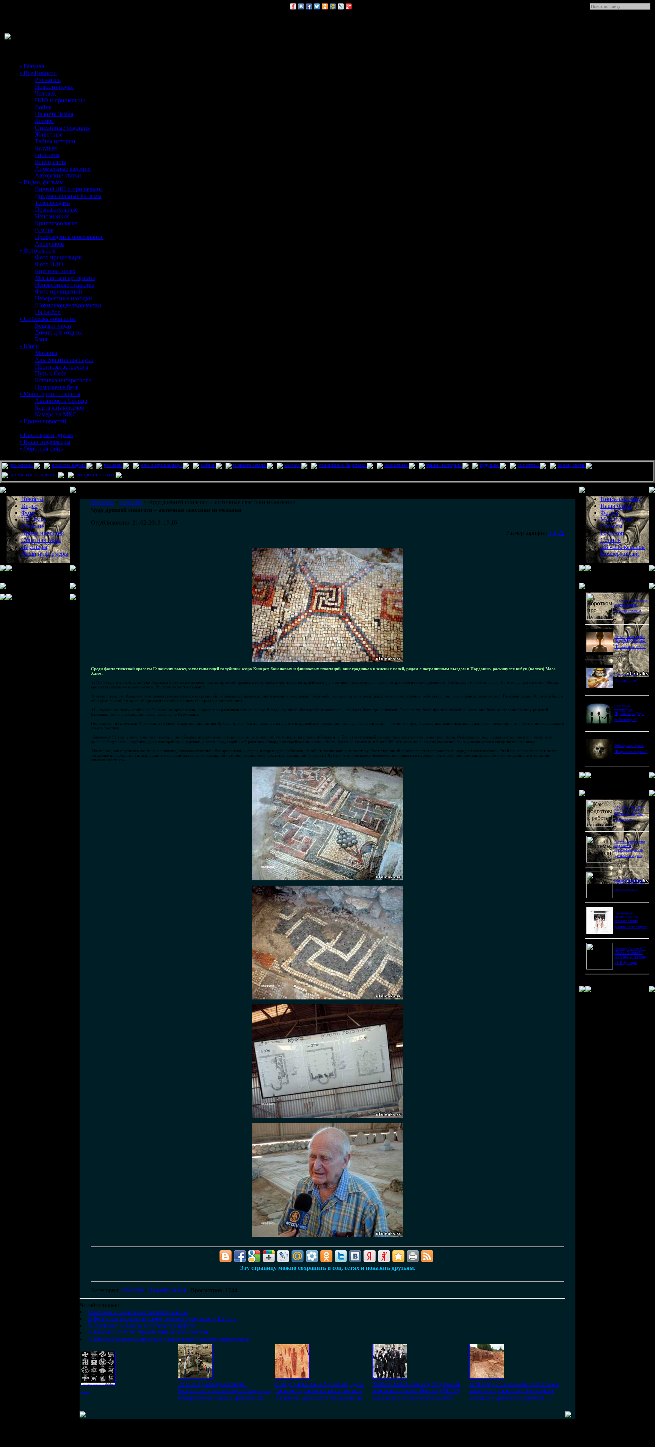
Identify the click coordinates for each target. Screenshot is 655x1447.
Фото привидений (58, 291)
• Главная (32, 66)
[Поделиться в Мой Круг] (312, 1256)
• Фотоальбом (37, 250)
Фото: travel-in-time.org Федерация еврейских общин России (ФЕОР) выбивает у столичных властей (416, 1391)
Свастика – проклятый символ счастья (138, 1312)
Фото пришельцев (58, 257)
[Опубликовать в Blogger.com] (225, 1256)
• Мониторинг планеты (50, 394)
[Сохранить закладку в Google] (254, 1256)
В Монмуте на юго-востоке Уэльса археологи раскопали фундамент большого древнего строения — (514, 1391)
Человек (45, 93)
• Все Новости (38, 73)
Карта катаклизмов (59, 407)
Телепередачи (52, 203)
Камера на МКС (56, 414)
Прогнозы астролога (61, 366)
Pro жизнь (48, 80)
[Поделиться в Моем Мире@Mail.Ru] (333, 6)
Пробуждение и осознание (69, 237)
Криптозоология (56, 223)
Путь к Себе (50, 373)
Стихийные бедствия (62, 127)
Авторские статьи (58, 175)
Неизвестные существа (64, 284)
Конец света (50, 162)
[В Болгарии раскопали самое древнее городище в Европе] (195, 1376)
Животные (49, 134)
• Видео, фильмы (42, 182)
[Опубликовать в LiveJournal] (341, 6)
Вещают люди (53, 325)
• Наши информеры (45, 441)
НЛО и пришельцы (60, 100)
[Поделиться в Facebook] (309, 6)
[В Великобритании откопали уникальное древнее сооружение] (486, 1376)
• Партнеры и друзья (46, 435)
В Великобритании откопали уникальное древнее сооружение (168, 1339)
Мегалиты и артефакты (65, 278)
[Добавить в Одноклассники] (325, 6)
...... (85, 1390)
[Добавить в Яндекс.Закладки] (370, 1256)
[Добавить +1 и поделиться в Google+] (269, 1256)
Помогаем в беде (56, 387)
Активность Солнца (61, 400)
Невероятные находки (63, 298)
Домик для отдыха (59, 332)
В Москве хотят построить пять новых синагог (149, 1332)
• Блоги (29, 346)
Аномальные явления (63, 168)
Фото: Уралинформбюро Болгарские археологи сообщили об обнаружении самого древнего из (224, 1391)
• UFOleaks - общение (48, 319)
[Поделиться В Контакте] (301, 6)
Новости (132, 1290)
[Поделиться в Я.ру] (293, 6)
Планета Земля (54, 114)
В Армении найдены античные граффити (142, 1325)
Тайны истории (55, 141)
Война (43, 107)
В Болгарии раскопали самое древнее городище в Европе (162, 1318)
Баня (41, 339)
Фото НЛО (49, 264)
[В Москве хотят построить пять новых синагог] (389, 1376)
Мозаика (46, 353)
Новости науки (54, 86)
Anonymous (49, 243)
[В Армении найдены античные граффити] (292, 1376)
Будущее (46, 148)
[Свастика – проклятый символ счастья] (98, 1383)
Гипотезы (47, 155)
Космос (44, 121)
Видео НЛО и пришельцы (69, 189)
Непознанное (52, 216)
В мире (44, 230)
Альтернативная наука (64, 360)
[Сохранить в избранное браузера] (398, 1256)
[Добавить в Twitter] (317, 6)
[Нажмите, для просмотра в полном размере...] (327, 660)
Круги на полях (55, 271)
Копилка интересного (63, 380)
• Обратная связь (41, 448)
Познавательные (56, 209)
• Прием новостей (43, 421)
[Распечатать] (413, 1256)
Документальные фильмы (68, 196)
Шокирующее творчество (68, 305)
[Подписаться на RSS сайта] (427, 1256)
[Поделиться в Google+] (349, 6)
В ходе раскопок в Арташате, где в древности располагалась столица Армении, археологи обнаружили (319, 1391)
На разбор (48, 312)
